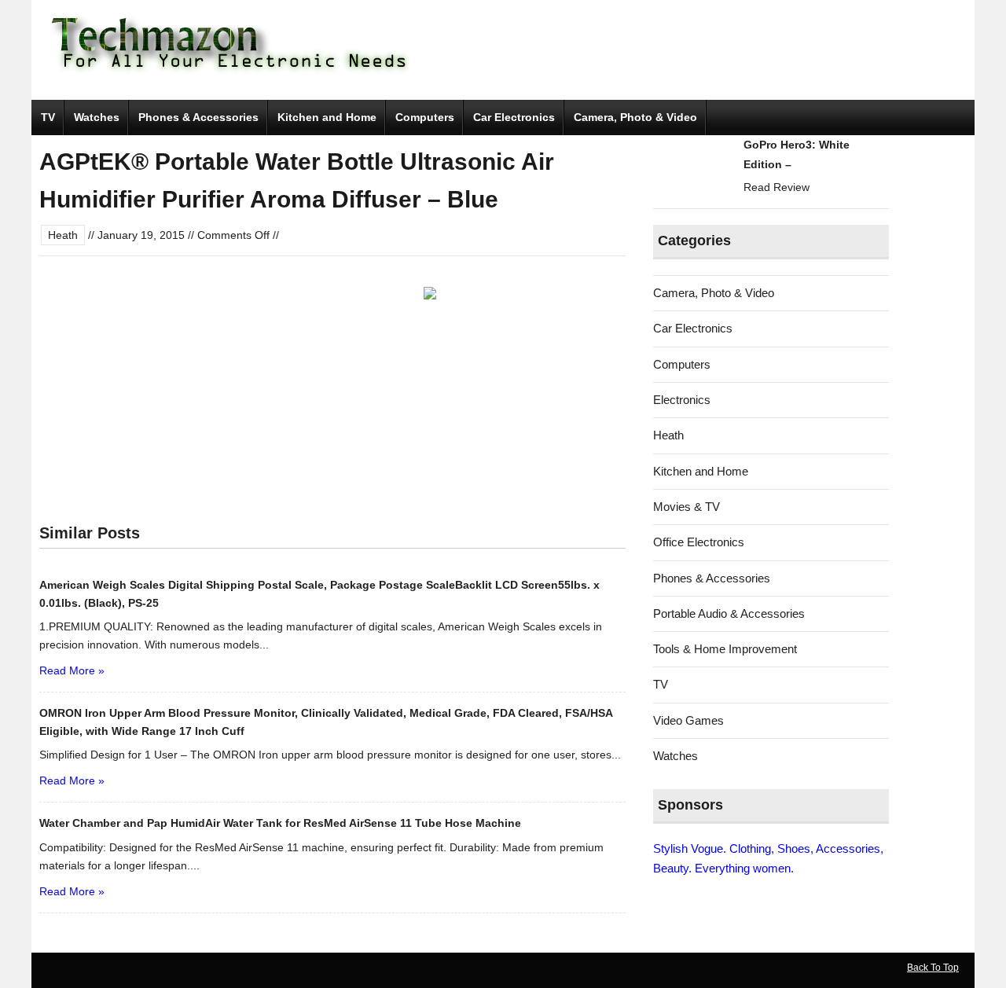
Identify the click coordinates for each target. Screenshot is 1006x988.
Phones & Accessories (198, 117)
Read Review (776, 187)
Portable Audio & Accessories (729, 613)
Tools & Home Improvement (725, 649)
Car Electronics (514, 117)
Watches (96, 117)
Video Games (688, 720)
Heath (63, 235)
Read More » (72, 670)
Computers (424, 117)
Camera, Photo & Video (635, 117)
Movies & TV (686, 506)
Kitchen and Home (326, 117)
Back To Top (933, 967)
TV (48, 117)
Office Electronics (698, 542)
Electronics (681, 399)
